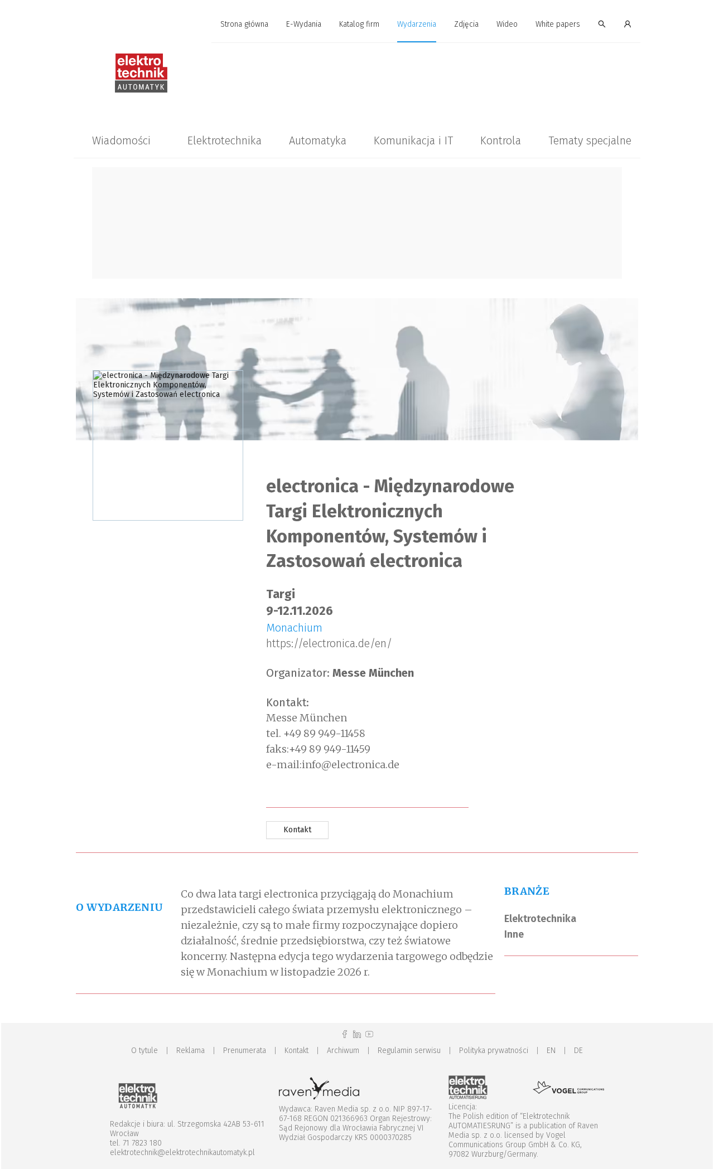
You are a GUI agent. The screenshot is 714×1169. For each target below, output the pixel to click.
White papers (558, 24)
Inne (514, 934)
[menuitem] (244, 25)
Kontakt (296, 1050)
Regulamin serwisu (409, 1050)
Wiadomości (121, 140)
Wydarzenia (416, 24)
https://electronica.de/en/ (329, 643)
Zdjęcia (466, 24)
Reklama (190, 1050)
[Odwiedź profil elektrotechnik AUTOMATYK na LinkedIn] (357, 1034)
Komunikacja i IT (413, 140)
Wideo (507, 24)
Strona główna (244, 24)
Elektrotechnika (224, 140)
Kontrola (500, 140)
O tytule (144, 1050)
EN (551, 1050)
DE (578, 1050)
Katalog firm (359, 24)
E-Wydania (303, 24)
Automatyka (317, 140)
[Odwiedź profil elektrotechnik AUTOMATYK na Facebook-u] (345, 1034)
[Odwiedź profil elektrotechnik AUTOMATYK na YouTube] (369, 1034)
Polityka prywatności (493, 1050)
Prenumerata (244, 1050)
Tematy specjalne (589, 140)
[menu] (357, 24)
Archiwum (343, 1050)
